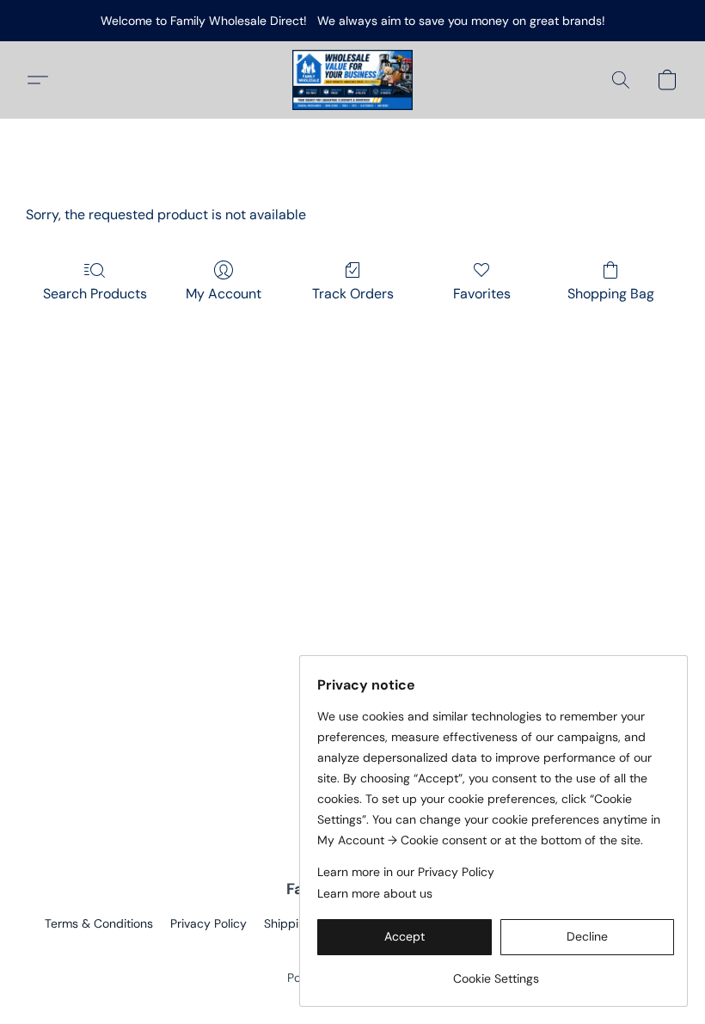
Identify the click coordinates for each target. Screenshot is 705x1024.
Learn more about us (374, 893)
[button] (352, 80)
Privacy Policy (208, 923)
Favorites (482, 294)
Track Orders (353, 294)
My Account (223, 294)
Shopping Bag (610, 294)
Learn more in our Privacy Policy (405, 872)
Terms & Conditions (99, 923)
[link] (495, 972)
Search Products (95, 294)
